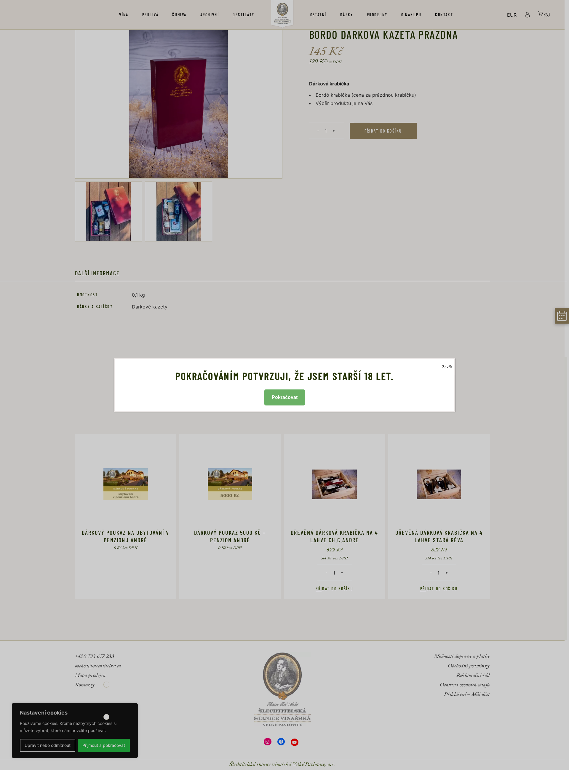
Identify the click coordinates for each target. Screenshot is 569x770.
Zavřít (447, 367)
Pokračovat (285, 397)
